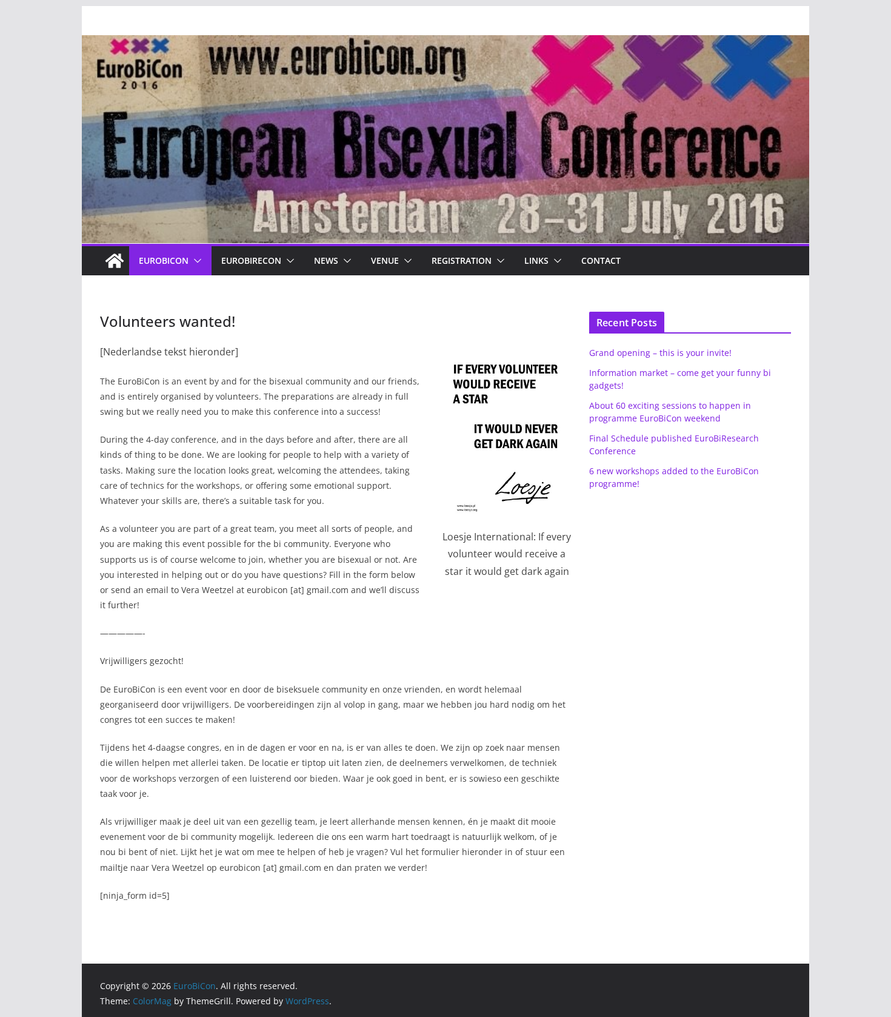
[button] (195, 260)
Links (536, 260)
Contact (601, 260)
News (326, 260)
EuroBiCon (164, 260)
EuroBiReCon (251, 260)
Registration (462, 260)
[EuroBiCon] (114, 260)
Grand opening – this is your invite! (660, 352)
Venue (385, 260)
